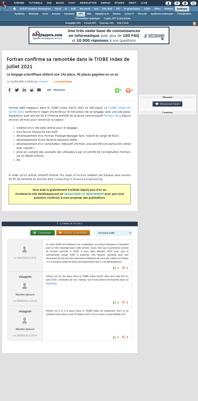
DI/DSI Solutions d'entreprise (35, 9)
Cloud (58, 9)
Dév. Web (107, 9)
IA (66, 9)
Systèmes (182, 9)
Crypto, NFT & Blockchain (117, 18)
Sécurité (142, 14)
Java (96, 9)
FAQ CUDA (123, 23)
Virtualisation (184, 14)
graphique (51, 283)
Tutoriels (35, 3)
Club (143, 3)
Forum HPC (90, 23)
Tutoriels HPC (106, 23)
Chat (71, 3)
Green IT (129, 14)
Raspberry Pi (102, 14)
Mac (89, 14)
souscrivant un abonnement (84, 194)
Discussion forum (169, 104)
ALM (73, 9)
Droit (132, 3)
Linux (45, 14)
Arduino (56, 14)
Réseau (117, 14)
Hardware (69, 14)
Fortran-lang (112, 116)
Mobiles (169, 9)
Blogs (59, 3)
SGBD (147, 9)
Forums (18, 3)
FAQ (49, 3)
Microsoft (85, 9)
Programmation (132, 9)
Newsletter (87, 3)
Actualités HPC (73, 23)
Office (157, 9)
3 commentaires (63, 81)
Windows (33, 14)
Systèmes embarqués (162, 14)
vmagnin (43, 81)
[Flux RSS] (194, 23)
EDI (118, 9)
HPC (81, 14)
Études (119, 3)
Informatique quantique (87, 18)
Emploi (105, 3)
